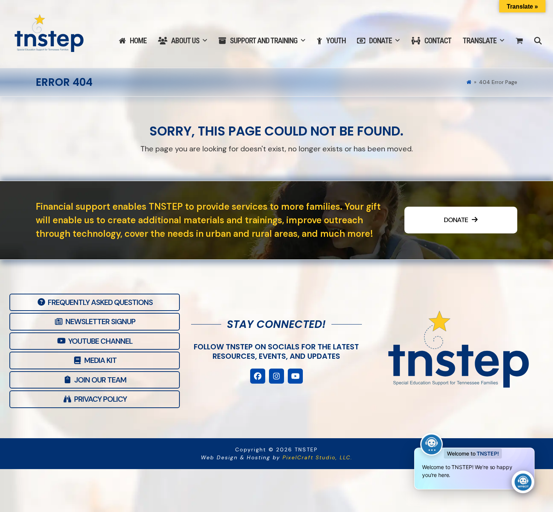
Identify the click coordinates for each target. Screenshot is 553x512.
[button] (519, 41)
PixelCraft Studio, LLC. (317, 457)
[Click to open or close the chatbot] (523, 482)
